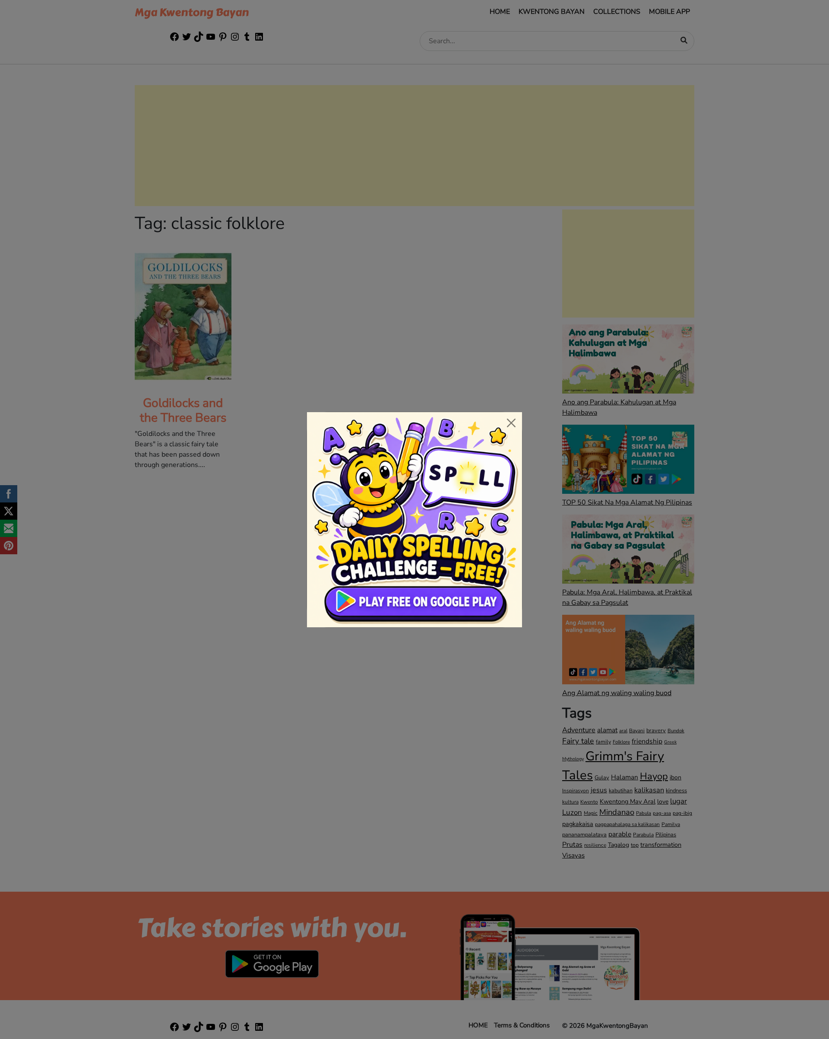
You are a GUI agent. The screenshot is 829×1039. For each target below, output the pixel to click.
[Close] (511, 422)
